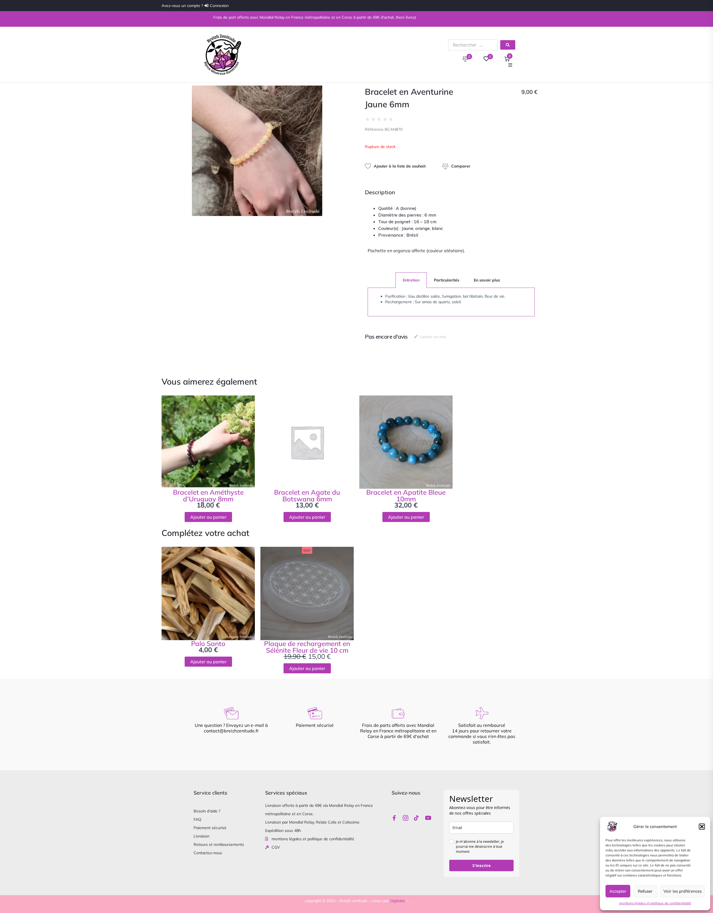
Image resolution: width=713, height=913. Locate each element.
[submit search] (507, 45)
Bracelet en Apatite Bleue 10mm (406, 495)
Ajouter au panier (208, 517)
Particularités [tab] (446, 280)
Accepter (617, 891)
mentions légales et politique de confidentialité (655, 903)
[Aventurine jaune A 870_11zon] (257, 151)
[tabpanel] (451, 302)
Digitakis (397, 900)
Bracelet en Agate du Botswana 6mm (307, 495)
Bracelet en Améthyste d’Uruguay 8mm (208, 495)
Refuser (645, 891)
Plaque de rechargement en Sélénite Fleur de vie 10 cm (307, 646)
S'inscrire (481, 865)
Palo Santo (208, 643)
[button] (702, 826)
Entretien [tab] (411, 280)
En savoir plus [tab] (487, 280)
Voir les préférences (682, 891)
